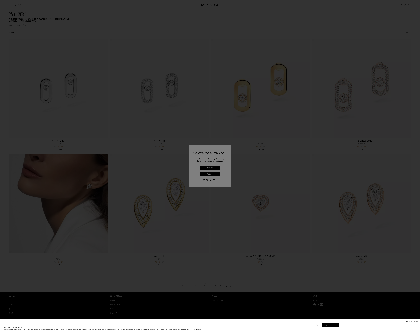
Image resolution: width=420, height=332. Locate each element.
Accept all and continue (330, 325)
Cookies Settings (313, 325)
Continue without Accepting (411, 321)
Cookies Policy (196, 330)
